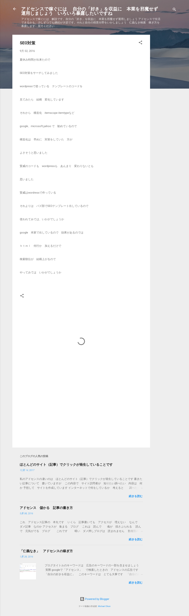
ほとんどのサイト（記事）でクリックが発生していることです (66, 464)
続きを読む (136, 496)
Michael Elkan (104, 606)
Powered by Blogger (96, 599)
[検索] (174, 10)
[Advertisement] (165, 90)
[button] (140, 43)
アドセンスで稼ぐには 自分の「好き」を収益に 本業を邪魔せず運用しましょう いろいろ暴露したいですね (89, 11)
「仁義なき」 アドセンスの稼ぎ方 (46, 551)
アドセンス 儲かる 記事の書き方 (46, 508)
